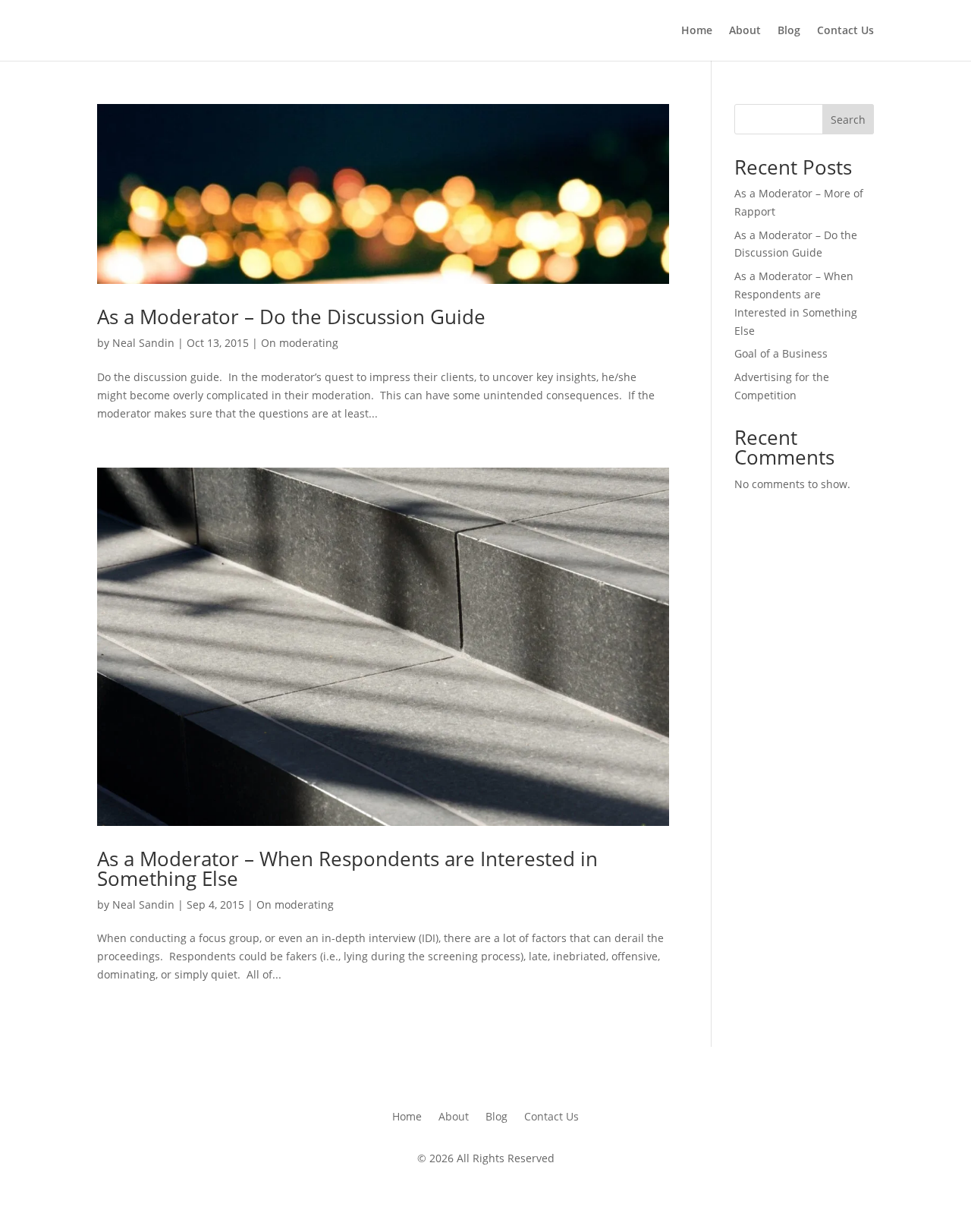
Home (696, 31)
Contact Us (845, 31)
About (745, 31)
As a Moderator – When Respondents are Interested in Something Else (347, 868)
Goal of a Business (781, 353)
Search (848, 119)
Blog (789, 31)
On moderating (299, 343)
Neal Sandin (143, 343)
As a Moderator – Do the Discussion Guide (291, 316)
